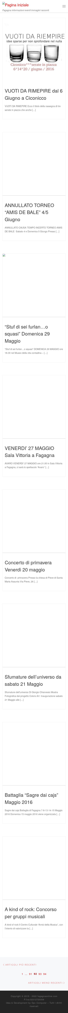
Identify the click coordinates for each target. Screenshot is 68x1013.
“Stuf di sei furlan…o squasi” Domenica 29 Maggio (27, 333)
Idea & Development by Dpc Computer (26, 1002)
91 (30, 974)
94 (44, 974)
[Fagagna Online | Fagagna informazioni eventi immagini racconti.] (15, 4)
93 (40, 974)
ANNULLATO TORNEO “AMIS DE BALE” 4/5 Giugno (29, 212)
